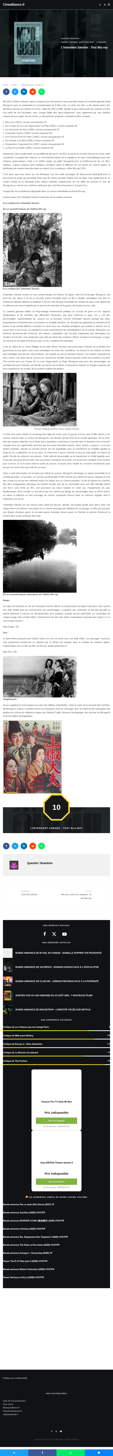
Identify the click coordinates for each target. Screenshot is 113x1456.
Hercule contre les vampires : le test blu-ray (76, 894)
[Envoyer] (32, 91)
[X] (56, 1431)
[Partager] (6, 91)
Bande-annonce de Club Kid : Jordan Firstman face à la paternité (57, 981)
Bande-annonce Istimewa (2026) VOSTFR (24, 1229)
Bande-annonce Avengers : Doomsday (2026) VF (27, 1253)
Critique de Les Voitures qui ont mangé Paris (26, 1027)
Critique (73, 42)
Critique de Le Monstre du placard (20, 1052)
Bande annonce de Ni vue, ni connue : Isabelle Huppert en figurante (58, 953)
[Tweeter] (15, 91)
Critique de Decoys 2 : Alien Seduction (22, 1044)
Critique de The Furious (15, 1061)
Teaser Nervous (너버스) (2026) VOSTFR (23, 1277)
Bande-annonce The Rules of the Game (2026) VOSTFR (31, 1245)
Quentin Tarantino (70, 38)
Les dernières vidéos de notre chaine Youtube (57, 1197)
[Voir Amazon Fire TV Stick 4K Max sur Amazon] (56, 1085)
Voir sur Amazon (56, 1120)
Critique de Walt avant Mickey (18, 1035)
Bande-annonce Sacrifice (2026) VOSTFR (24, 1212)
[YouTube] (61, 1431)
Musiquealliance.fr (11, 1407)
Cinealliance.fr (14, 4)
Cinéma (64, 42)
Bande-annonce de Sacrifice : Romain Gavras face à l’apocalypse (57, 967)
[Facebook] (52, 1431)
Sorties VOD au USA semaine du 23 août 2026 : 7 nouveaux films (54, 995)
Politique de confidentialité (15, 1378)
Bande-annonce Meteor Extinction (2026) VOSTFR (28, 1269)
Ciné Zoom (8, 1404)
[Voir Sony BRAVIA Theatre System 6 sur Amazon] (56, 1146)
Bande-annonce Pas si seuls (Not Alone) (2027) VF (28, 1204)
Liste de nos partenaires (14, 1401)
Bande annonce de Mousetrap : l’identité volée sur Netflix (52, 1009)
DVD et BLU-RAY (86, 42)
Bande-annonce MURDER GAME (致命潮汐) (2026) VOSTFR (33, 1220)
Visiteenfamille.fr (10, 1414)
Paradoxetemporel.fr (12, 1411)
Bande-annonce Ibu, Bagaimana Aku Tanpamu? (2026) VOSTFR (35, 1237)
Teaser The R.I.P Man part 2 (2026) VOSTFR (25, 1261)
